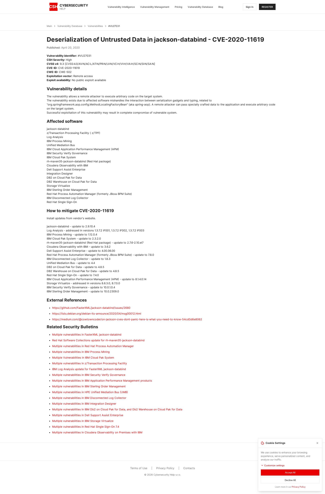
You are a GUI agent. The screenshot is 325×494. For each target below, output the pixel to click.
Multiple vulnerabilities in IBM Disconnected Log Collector (89, 398)
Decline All (290, 480)
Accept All (290, 472)
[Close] (317, 443)
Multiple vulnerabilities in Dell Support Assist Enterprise (87, 415)
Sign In (249, 6)
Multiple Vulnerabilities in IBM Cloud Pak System (83, 357)
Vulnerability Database (200, 6)
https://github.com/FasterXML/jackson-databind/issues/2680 (91, 307)
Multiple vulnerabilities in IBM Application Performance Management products (102, 380)
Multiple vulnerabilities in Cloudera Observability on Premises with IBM (97, 432)
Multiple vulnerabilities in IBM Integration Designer (84, 403)
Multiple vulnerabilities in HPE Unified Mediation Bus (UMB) (90, 392)
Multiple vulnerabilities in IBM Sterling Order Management (89, 386)
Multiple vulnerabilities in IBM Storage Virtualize (82, 421)
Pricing (178, 6)
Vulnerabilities (95, 26)
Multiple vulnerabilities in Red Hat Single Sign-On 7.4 (85, 426)
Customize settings (274, 465)
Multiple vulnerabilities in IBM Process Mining (81, 351)
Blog (220, 6)
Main (49, 26)
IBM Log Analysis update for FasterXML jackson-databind (89, 369)
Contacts (189, 468)
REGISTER (267, 6)
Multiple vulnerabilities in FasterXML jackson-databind (86, 334)
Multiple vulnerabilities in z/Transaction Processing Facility (89, 363)
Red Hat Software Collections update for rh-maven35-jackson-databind (98, 340)
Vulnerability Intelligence (121, 6)
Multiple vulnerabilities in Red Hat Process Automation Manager (93, 346)
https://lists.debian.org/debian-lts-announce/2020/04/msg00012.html (96, 313)
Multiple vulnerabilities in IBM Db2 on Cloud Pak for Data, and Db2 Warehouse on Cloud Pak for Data (117, 409)
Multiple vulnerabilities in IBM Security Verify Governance (88, 375)
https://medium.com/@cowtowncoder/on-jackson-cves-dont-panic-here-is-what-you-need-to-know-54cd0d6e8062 (127, 319)
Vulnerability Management (154, 6)
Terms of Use (138, 468)
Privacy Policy (165, 468)
